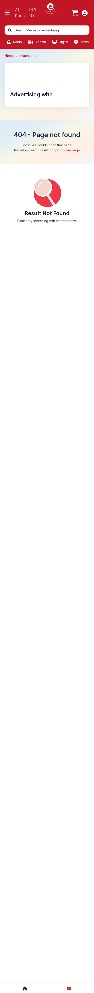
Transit (84, 42)
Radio (17, 42)
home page (71, 150)
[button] (7, 13)
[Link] (75, 13)
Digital (63, 42)
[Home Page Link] (50, 8)
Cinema (40, 42)
